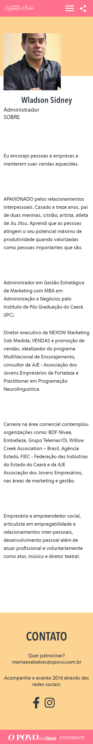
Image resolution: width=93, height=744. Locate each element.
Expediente (72, 738)
